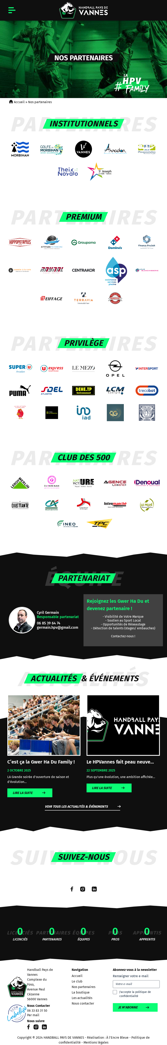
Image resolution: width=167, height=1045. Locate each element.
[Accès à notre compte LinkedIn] (94, 889)
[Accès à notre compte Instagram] (82, 889)
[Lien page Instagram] (35, 1028)
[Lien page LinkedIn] (44, 1028)
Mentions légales (96, 1042)
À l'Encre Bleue (117, 1037)
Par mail (33, 1015)
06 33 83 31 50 (37, 1011)
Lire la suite (22, 793)
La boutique (81, 992)
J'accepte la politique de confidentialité (135, 994)
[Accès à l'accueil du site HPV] (83, 10)
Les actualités (82, 998)
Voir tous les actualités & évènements (76, 806)
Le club (77, 981)
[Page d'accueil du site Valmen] (17, 999)
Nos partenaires (83, 987)
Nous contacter (83, 1003)
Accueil (19, 102)
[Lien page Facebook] (28, 1028)
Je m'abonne (127, 1007)
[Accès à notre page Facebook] (72, 889)
